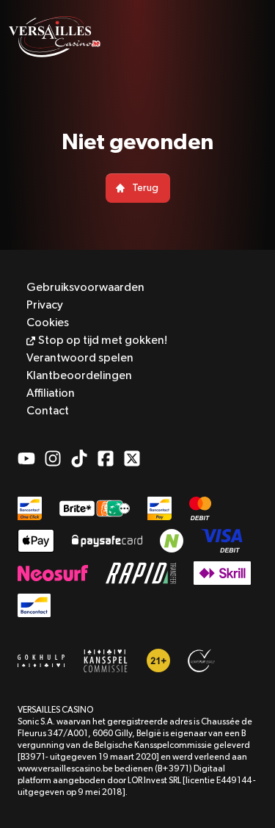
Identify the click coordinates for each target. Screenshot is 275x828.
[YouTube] (26, 458)
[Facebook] (105, 458)
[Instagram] (53, 458)
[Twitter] (132, 458)
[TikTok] (79, 458)
